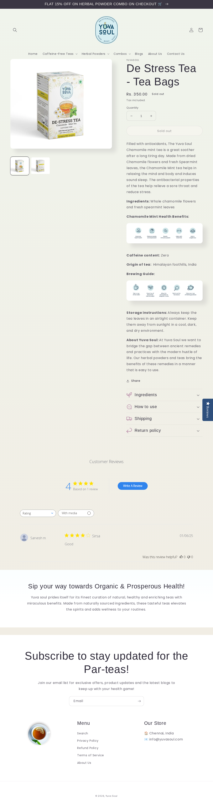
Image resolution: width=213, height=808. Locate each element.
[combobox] (38, 513)
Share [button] (135, 381)
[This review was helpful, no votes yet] (181, 557)
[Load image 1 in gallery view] (19, 166)
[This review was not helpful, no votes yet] (188, 557)
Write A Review (132, 486)
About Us (84, 763)
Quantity (132, 108)
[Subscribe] (139, 701)
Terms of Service (90, 755)
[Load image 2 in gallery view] (40, 166)
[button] (15, 30)
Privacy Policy (87, 741)
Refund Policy (87, 748)
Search (82, 733)
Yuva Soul (112, 796)
